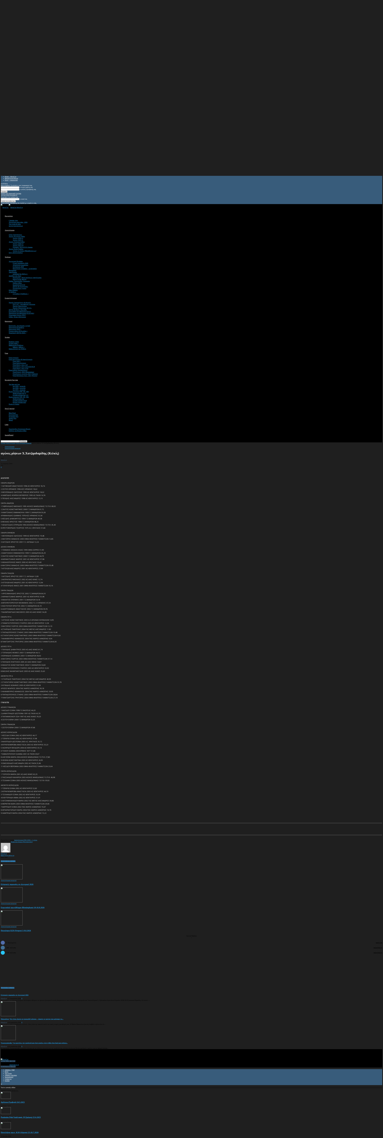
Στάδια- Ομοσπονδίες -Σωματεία (19, 281)
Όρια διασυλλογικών (19, 363)
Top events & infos (15, 224)
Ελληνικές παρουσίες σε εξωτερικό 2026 (17, 884)
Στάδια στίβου (17, 283)
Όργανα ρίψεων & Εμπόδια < (18, 331)
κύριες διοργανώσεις (15, 235)
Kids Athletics (13, 290)
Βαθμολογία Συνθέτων (16, 345)
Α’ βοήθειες (12, 292)
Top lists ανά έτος (14, 384)
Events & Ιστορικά (11, 298)
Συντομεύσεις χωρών (19, 288)
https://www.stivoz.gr (7, 855)
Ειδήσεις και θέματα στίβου (17, 431)
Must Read (12, 413)
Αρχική (3, 443)
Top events (8, 1073)
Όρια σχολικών (14, 358)
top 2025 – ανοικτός (19, 390)
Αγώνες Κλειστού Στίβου (17, 236)
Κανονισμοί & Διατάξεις (16, 327)
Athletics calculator (11, 1075)
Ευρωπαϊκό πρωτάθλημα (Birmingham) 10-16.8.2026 (22, 907)
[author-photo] (5, 852)
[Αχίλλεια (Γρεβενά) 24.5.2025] (6, 1098)
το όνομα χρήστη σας (26, 187)
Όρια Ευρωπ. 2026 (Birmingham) (23, 372)
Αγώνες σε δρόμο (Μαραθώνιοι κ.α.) (24, 251)
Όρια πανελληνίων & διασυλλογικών (20, 359)
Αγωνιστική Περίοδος (16, 261)
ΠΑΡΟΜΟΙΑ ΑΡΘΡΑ (8, 861)
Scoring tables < (14, 343)
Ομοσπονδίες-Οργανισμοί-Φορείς (19, 429)
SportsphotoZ (9, 1077)
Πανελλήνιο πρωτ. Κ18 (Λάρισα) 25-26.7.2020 (19, 1132)
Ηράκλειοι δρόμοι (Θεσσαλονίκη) (22, 842)
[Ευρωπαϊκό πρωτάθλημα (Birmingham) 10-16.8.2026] (12, 902)
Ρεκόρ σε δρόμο (14, 404)
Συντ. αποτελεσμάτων (16, 252)
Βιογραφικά (12, 270)
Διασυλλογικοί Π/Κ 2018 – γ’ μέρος (25, 840)
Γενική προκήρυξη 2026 (20, 263)
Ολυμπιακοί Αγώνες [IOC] (17, 315)
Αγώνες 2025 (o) (18, 245)
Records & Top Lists (11, 380)
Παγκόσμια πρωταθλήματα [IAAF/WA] (21, 313)
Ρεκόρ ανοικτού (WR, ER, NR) (19, 397)
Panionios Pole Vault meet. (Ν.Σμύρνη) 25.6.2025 (21, 1117)
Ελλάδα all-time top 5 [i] (20, 395)
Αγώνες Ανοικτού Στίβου (17, 242)
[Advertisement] (24, 471)
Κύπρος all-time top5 (19, 402)
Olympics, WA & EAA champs (23, 247)
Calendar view (13, 220)
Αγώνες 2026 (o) (18, 244)
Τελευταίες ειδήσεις (7, 988)
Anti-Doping (13, 272)
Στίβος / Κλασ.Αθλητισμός (17, 317)
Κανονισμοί (8, 321)
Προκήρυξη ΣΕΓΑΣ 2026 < (17, 333)
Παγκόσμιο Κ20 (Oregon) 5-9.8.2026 (16, 931)
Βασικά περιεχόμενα (11, 178)
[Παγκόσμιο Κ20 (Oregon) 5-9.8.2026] (12, 925)
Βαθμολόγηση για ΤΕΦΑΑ (17, 349)
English (7, 1081)
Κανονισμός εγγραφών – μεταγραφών (25, 268)
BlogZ (11, 420)
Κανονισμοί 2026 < (15, 329)
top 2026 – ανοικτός (19, 386)
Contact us (8, 1079)
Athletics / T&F (10, 1070)
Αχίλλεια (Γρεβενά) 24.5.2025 (13, 1102)
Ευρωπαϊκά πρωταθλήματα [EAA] (20, 311)
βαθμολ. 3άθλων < (19, 347)
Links (6, 424)
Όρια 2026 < (17, 361)
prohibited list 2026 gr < (20, 274)
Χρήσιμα (8, 257)
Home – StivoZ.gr (10, 177)
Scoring (7, 337)
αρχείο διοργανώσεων (16, 226)
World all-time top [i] (19, 393)
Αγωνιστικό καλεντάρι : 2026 (18, 222)
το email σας (23, 199)
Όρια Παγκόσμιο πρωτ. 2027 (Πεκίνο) (25, 376)
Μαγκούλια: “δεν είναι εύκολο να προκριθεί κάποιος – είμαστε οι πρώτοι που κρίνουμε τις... (32, 1019)
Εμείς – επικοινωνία (11, 180)
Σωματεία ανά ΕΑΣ (19, 285)
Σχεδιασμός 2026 (18, 267)
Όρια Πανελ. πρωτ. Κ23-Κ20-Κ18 (24, 367)
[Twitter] (27, 831)
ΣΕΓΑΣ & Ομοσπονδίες (20, 286)
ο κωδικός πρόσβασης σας (27, 189)
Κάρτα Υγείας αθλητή (19, 279)
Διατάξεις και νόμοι (15, 276)
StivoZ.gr (4, 460)
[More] (49, 831)
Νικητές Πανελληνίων (20, 306)
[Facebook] (20, 831)
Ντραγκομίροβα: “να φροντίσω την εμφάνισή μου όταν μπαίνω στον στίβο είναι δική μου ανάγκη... (34, 1043)
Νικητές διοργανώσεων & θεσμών (20, 302)
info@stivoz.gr (14, 1065)
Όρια (6, 353)
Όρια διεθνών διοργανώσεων (18, 370)
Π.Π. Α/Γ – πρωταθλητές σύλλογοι (24, 304)
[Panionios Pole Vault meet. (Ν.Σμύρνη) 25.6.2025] (6, 1113)
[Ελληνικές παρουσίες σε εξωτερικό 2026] (12, 879)
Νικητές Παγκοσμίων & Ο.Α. (22, 308)
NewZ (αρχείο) (9, 408)
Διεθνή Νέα (12, 418)
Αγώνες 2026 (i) (18, 238)
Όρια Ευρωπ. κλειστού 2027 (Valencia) (25, 374)
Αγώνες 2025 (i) (18, 240)
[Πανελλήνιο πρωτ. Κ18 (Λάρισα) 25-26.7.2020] (6, 1128)
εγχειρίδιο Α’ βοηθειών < (21, 294)
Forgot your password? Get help (11, 193)
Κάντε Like (379, 943)
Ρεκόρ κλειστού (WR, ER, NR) (19, 391)
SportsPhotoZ (9, 435)
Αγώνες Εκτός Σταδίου (16, 249)
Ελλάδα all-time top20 (20, 400)
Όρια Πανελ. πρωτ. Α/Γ (20, 365)
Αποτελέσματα (9, 230)
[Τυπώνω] (41, 831)
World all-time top (18, 399)
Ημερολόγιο (9, 216)
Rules (6, 1072)
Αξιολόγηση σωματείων (20, 265)
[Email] (34, 831)
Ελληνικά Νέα (13, 415)
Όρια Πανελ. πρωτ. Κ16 (20, 368)
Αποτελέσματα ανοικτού (23, 443)
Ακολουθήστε (378, 947)
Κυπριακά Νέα (13, 416)
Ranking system (14, 342)
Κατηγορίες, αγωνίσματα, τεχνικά (19, 326)
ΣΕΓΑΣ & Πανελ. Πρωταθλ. (18, 310)
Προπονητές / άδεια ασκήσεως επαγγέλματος (27, 277)
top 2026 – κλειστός (19, 388)
